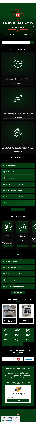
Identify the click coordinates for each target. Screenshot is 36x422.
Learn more (10, 420)
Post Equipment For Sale (18, 209)
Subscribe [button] (18, 400)
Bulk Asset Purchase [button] (18, 151)
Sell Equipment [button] (24, 31)
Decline (6, 420)
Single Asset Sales (8, 246)
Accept (3, 420)
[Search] (32, 42)
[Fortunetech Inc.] (18, 414)
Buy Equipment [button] (12, 31)
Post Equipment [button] (12, 34)
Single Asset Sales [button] (18, 83)
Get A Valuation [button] (24, 34)
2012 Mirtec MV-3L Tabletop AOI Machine (26, 320)
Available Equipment (22, 246)
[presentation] (16, 325)
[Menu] (33, 1)
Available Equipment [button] (18, 117)
